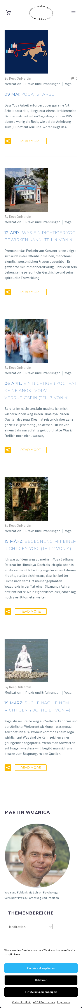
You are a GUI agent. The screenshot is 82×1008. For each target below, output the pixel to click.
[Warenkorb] (8, 12)
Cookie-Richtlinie (21, 1002)
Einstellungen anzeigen (41, 992)
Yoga (68, 84)
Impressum (63, 1002)
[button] (8, 141)
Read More (30, 141)
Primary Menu (73, 13)
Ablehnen (41, 980)
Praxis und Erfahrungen (42, 84)
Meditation (13, 84)
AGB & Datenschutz (44, 1002)
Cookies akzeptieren (41, 968)
